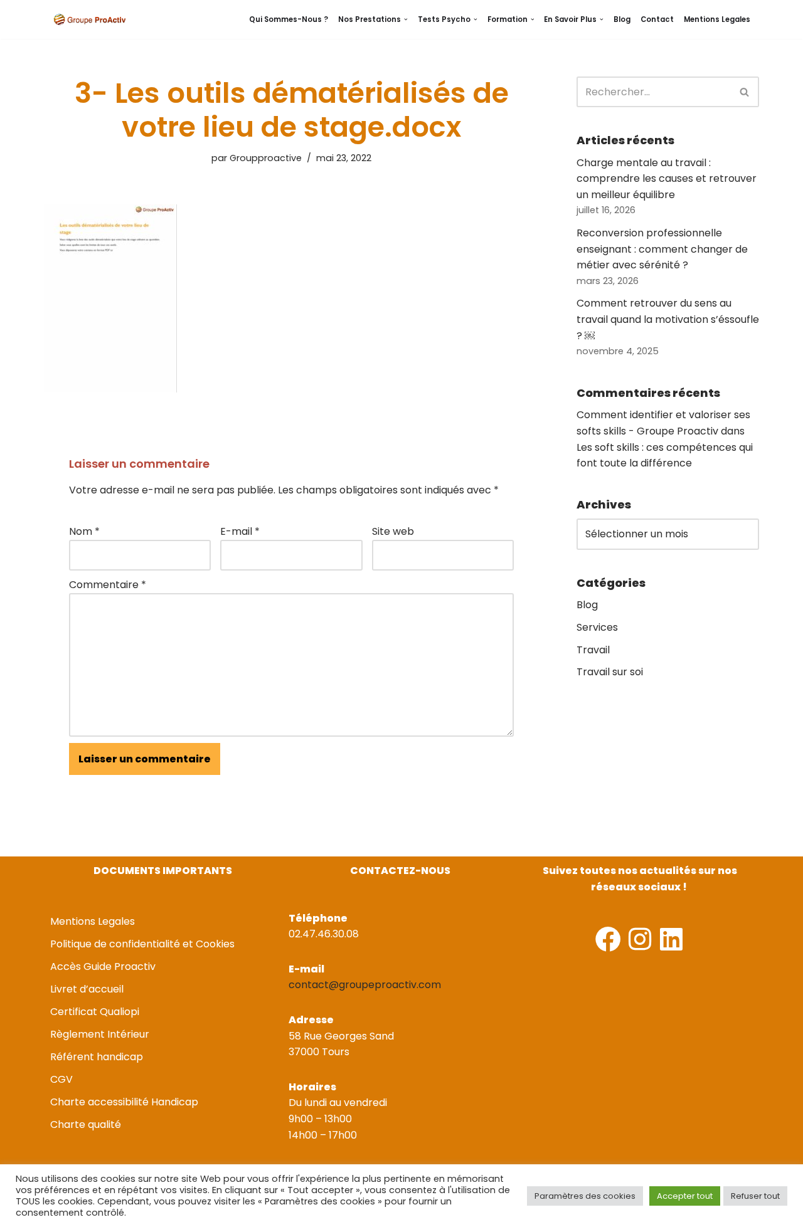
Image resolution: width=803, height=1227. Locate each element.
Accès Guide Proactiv (103, 966)
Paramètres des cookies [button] (584, 1196)
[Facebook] (608, 939)
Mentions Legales (717, 19)
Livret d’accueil (87, 989)
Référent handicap (96, 1057)
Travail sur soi (610, 672)
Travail (593, 650)
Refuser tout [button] (755, 1196)
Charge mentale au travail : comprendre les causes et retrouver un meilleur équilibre (667, 178)
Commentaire (107, 584)
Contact (657, 19)
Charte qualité (85, 1124)
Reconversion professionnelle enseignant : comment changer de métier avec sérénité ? (662, 249)
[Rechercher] (745, 91)
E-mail (240, 531)
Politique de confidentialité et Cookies (142, 944)
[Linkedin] (671, 939)
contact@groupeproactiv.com (365, 984)
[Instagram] (639, 939)
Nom (84, 531)
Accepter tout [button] (685, 1196)
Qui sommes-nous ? (288, 19)
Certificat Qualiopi (94, 1011)
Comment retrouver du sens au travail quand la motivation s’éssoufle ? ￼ (668, 319)
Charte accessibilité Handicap (124, 1102)
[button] (406, 19)
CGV (61, 1079)
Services (597, 627)
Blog (622, 19)
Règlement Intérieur (99, 1034)
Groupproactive (266, 158)
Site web (393, 531)
